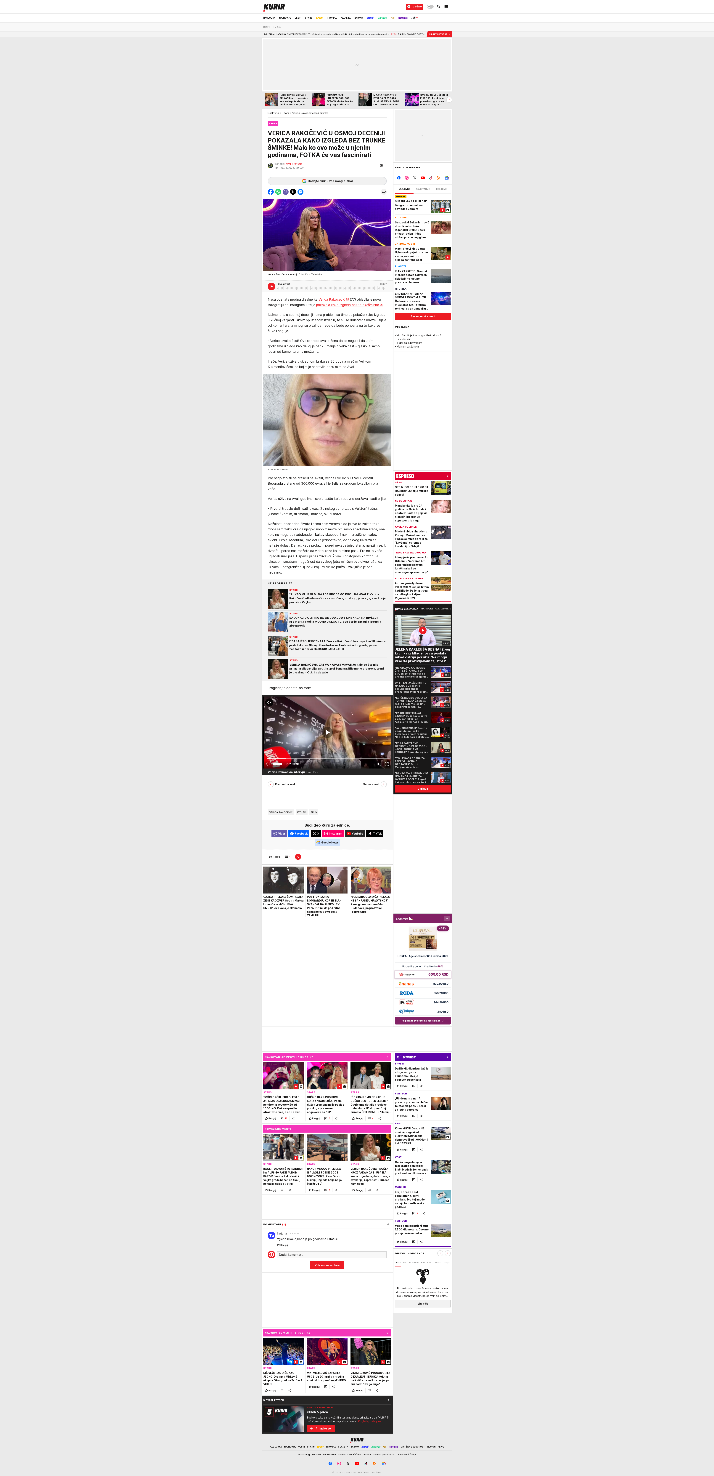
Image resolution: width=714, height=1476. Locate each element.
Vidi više (422, 1303)
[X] (415, 177)
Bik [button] (405, 1262)
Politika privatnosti (383, 1454)
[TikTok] (431, 177)
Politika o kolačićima (349, 1454)
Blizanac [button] (414, 1262)
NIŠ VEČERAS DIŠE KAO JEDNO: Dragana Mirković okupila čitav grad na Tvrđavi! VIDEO (419, 34)
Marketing (304, 1454)
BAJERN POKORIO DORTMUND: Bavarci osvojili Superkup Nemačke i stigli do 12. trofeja (319, 34)
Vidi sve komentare (327, 1265)
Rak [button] (423, 1262)
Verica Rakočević (332, 299)
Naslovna (273, 113)
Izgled (301, 812)
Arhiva (367, 1454)
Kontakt (316, 1454)
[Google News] (447, 177)
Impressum (329, 1454)
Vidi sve (423, 788)
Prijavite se (323, 1428)
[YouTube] (423, 177)
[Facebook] (399, 177)
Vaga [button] (447, 1262)
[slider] (277, 764)
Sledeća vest (371, 784)
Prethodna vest (285, 784)
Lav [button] (429, 1262)
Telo (314, 812)
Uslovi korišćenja (406, 1454)
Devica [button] (437, 1262)
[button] (382, 166)
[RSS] (439, 177)
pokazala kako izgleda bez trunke (342, 305)
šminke (373, 305)
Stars (286, 113)
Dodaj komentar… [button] (291, 1254)
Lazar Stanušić (293, 163)
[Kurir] (274, 7)
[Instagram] (407, 177)
